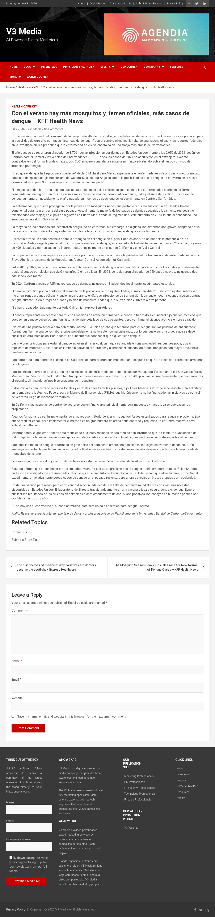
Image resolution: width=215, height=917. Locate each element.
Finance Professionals (137, 799)
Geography (151, 66)
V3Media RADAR (187, 786)
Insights (181, 780)
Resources (183, 792)
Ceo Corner (129, 66)
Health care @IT (24, 106)
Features (176, 66)
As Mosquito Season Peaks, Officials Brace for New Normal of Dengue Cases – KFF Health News (157, 567)
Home (81, 3)
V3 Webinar (131, 827)
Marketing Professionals (139, 776)
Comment (20, 610)
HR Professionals (135, 781)
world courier (37, 76)
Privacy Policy (175, 3)
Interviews (49, 66)
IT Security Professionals (139, 787)
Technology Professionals (140, 793)
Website (17, 698)
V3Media (36, 129)
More (13, 76)
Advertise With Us (120, 3)
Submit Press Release (149, 3)
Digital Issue (97, 3)
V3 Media (24, 32)
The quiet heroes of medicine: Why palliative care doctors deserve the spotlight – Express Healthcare (56, 567)
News (180, 768)
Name (17, 661)
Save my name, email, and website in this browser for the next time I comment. (71, 716)
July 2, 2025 (19, 129)
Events (105, 66)
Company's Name (18, 839)
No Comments (53, 129)
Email (16, 679)
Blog (27, 66)
